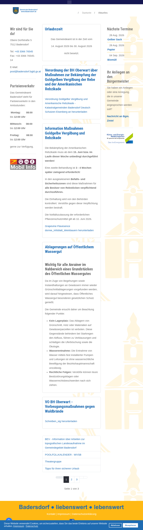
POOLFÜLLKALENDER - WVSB (63, 454)
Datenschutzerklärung (84, 514)
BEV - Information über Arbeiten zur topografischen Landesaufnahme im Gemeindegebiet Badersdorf (65, 443)
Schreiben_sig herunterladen (61, 421)
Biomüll (112, 59)
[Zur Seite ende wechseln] (85, 477)
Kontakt (51, 514)
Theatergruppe (53, 461)
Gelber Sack (114, 39)
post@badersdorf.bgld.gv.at (25, 71)
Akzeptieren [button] (130, 525)
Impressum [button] (18, 526)
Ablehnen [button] (115, 525)
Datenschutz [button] (32, 526)
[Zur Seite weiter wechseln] (81, 477)
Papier (111, 49)
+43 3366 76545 (24, 51)
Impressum (63, 514)
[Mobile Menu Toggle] (69, 2)
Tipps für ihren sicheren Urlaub (62, 468)
